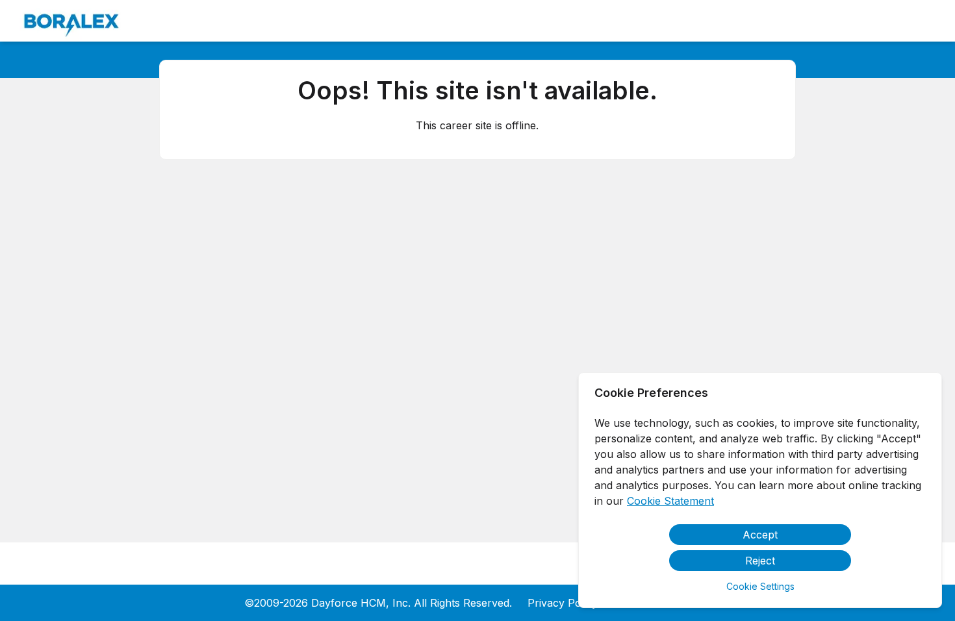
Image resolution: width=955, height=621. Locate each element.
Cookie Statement (670, 500)
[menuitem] (71, 21)
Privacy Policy (563, 602)
